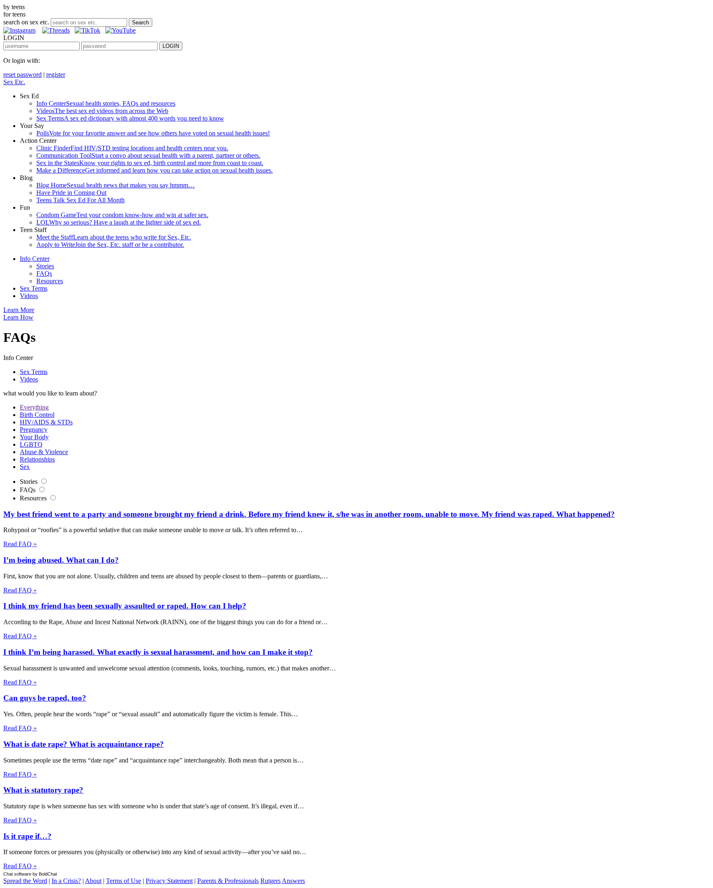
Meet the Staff (113, 237)
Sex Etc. (14, 81)
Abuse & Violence (44, 451)
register (55, 74)
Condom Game (122, 214)
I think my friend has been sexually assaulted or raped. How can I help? (124, 605)
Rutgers (270, 880)
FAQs (44, 273)
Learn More (18, 309)
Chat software (17, 873)
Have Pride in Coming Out (71, 192)
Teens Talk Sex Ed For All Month (80, 200)
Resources (49, 280)
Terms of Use (123, 880)
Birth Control (37, 414)
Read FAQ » (20, 543)
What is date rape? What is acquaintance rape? (83, 744)
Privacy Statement (169, 880)
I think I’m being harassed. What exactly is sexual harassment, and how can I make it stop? (158, 652)
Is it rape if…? (27, 836)
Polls (153, 133)
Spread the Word (25, 880)
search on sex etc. (26, 22)
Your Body (34, 436)
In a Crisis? (66, 880)
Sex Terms (130, 118)
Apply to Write (110, 244)
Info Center (105, 103)
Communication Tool (148, 155)
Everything (34, 407)
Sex (25, 466)
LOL (118, 222)
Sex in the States (149, 162)
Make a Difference (154, 170)
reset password (22, 74)
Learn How (18, 317)
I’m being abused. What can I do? (61, 560)
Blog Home (115, 185)
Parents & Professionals (228, 880)
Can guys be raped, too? (44, 698)
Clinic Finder (132, 148)
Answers (293, 880)
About (93, 880)
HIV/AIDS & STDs (46, 422)
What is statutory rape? (43, 790)
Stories (45, 266)
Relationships (37, 459)
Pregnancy (33, 429)
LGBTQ (31, 444)
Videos (102, 110)
